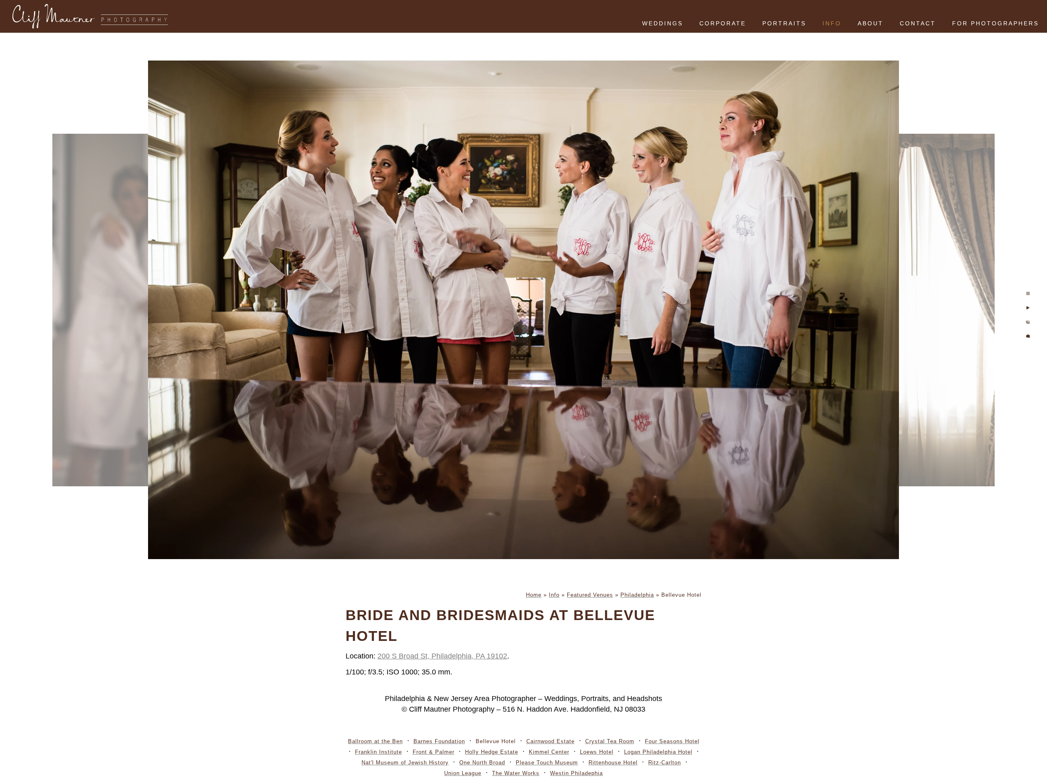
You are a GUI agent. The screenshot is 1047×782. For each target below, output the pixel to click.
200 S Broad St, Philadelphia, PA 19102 (442, 656)
